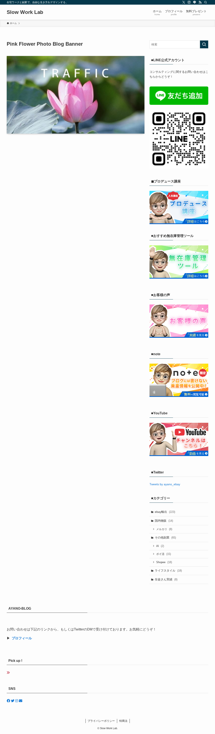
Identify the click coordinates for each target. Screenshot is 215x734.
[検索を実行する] (204, 44)
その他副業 (165, 537)
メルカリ (164, 529)
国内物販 (164, 520)
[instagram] (189, 2)
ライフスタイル (168, 570)
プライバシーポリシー (101, 720)
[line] (194, 2)
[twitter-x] (183, 2)
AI (160, 546)
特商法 (123, 720)
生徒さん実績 (166, 579)
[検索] (205, 2)
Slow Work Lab (25, 12)
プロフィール (22, 638)
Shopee (164, 562)
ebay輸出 (165, 511)
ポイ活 (163, 554)
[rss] (200, 2)
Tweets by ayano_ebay (164, 484)
